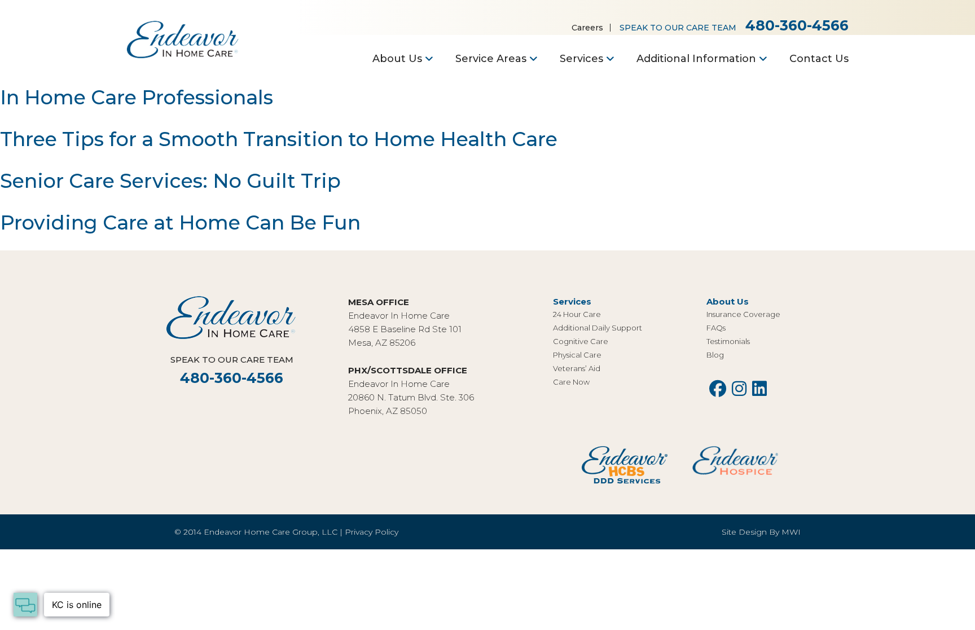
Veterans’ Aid (576, 368)
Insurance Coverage (743, 314)
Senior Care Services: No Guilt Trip (170, 181)
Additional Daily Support (597, 327)
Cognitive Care (580, 341)
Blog (715, 354)
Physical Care (577, 354)
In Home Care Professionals (136, 97)
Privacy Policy (371, 532)
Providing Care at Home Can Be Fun (180, 222)
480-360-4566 (797, 25)
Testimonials (728, 341)
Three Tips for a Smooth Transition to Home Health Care (278, 139)
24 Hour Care (577, 314)
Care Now (571, 381)
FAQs (716, 327)
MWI (791, 532)
